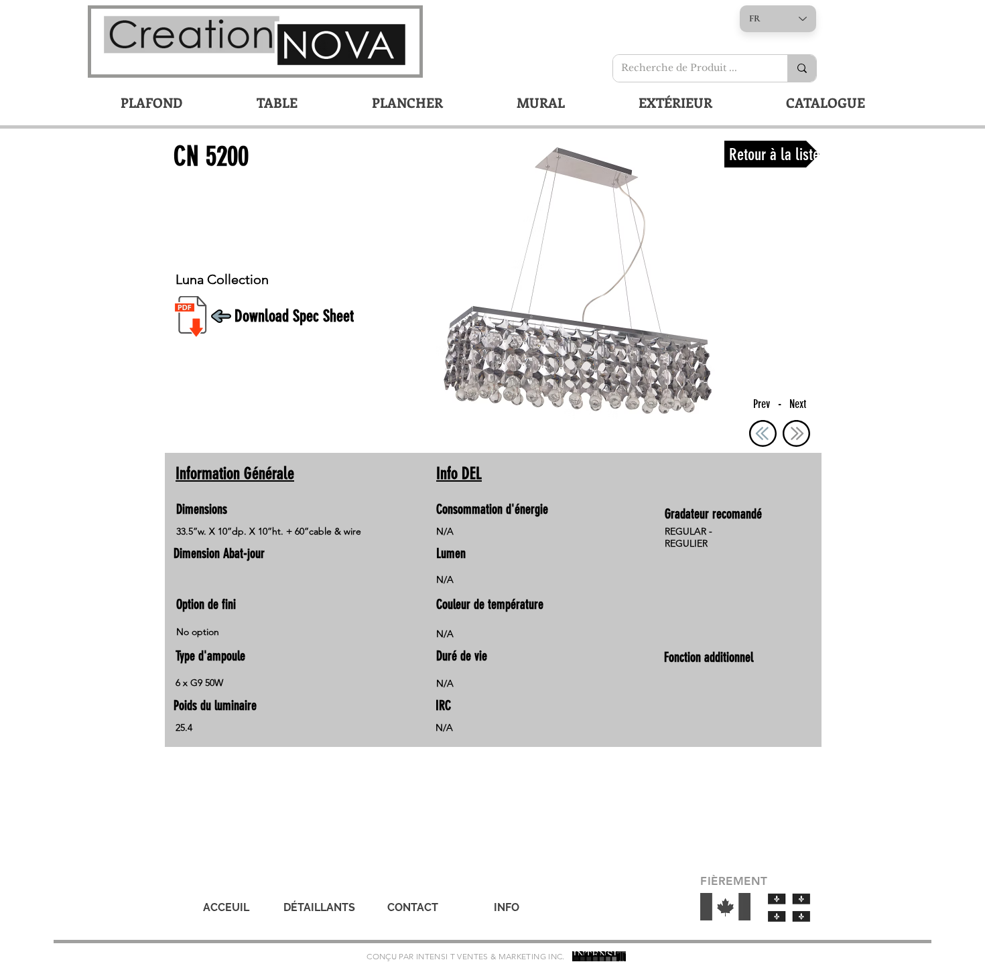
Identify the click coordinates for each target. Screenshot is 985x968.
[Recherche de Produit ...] (801, 68)
